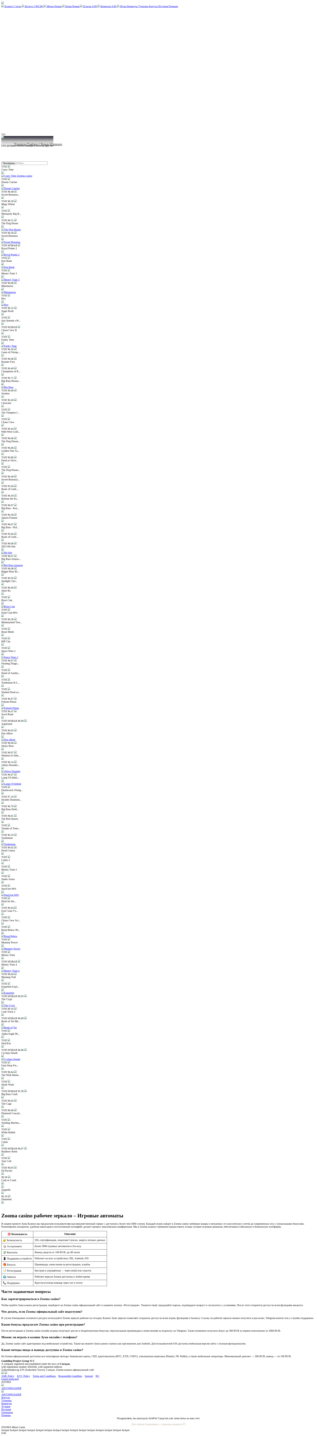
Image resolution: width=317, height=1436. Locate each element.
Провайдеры (9, 163)
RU (97, 1376)
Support (89, 1376)
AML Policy (7, 1376)
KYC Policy (23, 1376)
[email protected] (10, 1379)
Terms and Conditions (44, 1376)
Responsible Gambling (70, 1376)
